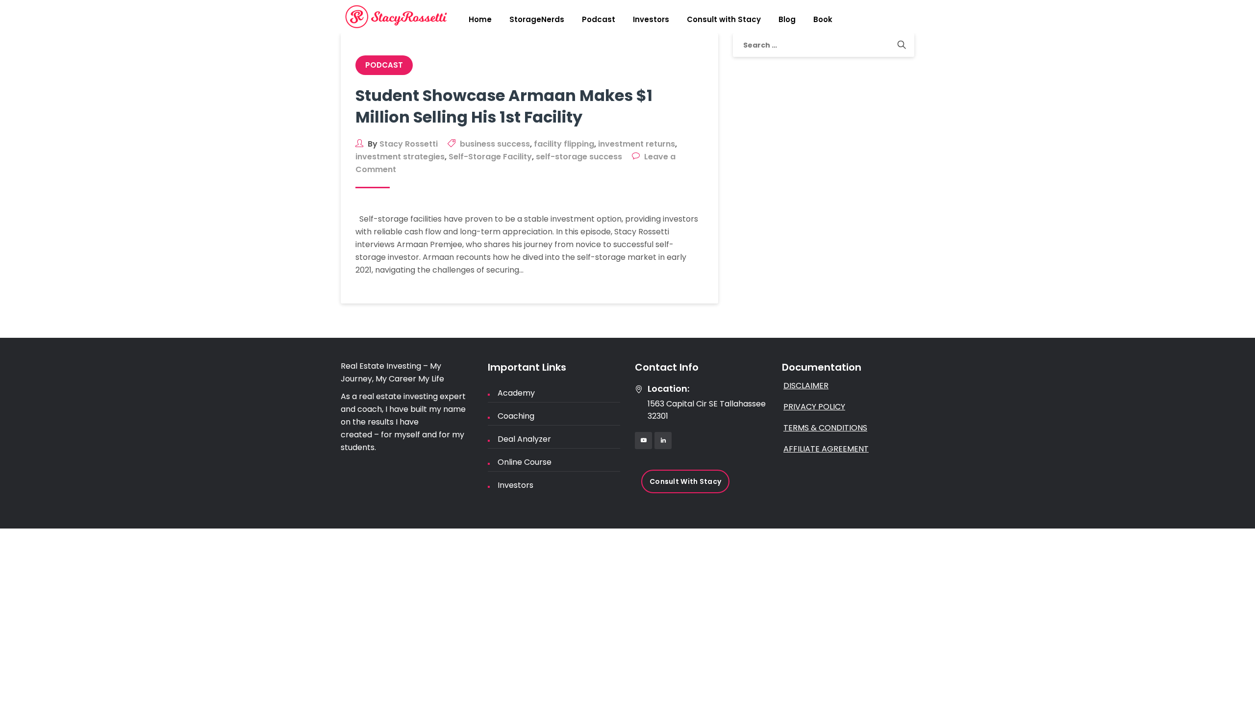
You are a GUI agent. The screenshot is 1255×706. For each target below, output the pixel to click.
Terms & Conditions (825, 427)
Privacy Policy (814, 406)
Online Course (525, 462)
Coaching (516, 416)
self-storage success (579, 156)
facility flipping (564, 144)
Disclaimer (805, 385)
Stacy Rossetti (408, 144)
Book (822, 19)
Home (480, 19)
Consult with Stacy (724, 19)
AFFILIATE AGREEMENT (826, 448)
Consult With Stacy (685, 481)
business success (495, 144)
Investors (651, 19)
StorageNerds (536, 19)
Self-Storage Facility (490, 156)
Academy (516, 393)
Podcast (598, 19)
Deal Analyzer (524, 439)
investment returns (636, 144)
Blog (787, 19)
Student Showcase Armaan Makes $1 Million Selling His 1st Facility (504, 106)
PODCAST (384, 65)
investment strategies (400, 156)
